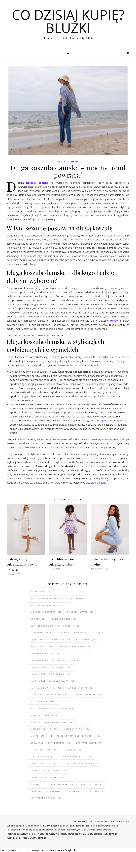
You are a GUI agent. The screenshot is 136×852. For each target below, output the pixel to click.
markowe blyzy (43, 701)
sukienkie (72, 750)
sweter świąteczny (77, 756)
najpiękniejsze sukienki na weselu (75, 736)
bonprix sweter (80, 612)
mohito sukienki (44, 729)
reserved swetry (90, 743)
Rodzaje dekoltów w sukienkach (101, 825)
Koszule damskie (59, 825)
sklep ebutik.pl (44, 750)
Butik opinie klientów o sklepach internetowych (56, 829)
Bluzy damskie (95, 833)
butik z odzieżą (65, 619)
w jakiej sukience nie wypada (52, 784)
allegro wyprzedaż (46, 612)
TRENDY (46, 825)
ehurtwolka (41, 632)
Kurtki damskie (14, 837)
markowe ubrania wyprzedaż (52, 722)
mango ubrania (88, 694)
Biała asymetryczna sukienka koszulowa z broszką (22, 564)
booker (38, 619)
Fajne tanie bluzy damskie (50, 639)
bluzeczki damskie (96, 482)
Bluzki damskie (68, 161)
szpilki (103, 420)
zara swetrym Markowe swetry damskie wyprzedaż (67, 791)
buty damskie (110, 833)
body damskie (77, 825)
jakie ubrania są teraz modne (96, 829)
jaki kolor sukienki (46, 688)
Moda (26, 837)
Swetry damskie (38, 837)
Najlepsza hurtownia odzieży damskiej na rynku (62, 833)
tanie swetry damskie (47, 777)
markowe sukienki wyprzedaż (52, 708)
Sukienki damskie (15, 825)
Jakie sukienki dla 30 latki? (51, 667)
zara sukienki (90, 784)
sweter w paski (43, 756)
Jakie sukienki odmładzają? (51, 674)
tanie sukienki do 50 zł (48, 770)
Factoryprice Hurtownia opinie (22, 833)
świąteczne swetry (46, 798)
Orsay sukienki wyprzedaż (50, 743)
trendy (114, 320)
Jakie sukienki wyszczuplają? (52, 681)
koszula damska (37, 182)
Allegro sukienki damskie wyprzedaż (57, 598)
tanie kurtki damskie (81, 763)
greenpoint (86, 639)
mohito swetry (76, 729)
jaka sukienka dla (45, 653)
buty (85, 420)
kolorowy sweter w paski (50, 694)
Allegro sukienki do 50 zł (50, 605)
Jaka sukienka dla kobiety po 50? (55, 660)
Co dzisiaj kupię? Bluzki (68, 21)
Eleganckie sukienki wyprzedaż (81, 632)
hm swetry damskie (75, 646)
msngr (37, 736)
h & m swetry (42, 646)
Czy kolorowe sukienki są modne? (56, 626)
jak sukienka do (80, 688)
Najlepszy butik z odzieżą (19, 829)
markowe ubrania (45, 715)
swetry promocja (45, 763)
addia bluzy (41, 591)
